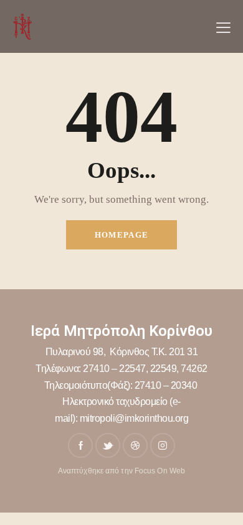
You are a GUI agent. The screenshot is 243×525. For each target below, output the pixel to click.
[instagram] (162, 445)
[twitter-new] (107, 445)
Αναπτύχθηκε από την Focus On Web (121, 471)
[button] (223, 26)
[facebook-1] (80, 445)
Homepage (121, 234)
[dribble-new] (135, 445)
